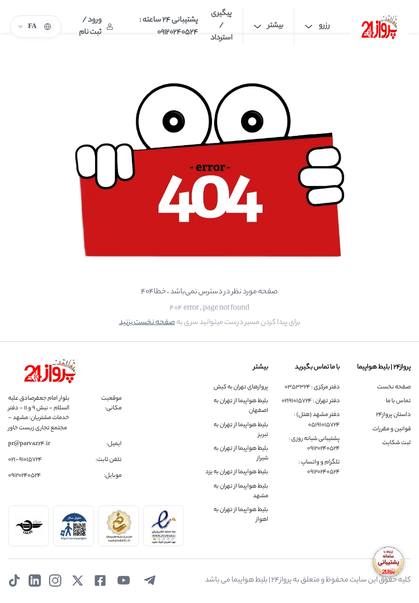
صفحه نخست (394, 387)
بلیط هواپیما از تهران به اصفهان (241, 406)
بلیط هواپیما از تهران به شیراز (241, 453)
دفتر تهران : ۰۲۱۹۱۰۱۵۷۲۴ (310, 401)
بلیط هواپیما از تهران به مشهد (241, 491)
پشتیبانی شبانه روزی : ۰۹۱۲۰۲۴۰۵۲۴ (314, 444)
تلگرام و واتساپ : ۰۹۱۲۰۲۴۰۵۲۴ (318, 467)
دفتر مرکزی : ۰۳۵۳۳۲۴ (312, 387)
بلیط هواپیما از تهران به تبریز (241, 430)
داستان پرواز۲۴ (393, 415)
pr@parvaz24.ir (29, 444)
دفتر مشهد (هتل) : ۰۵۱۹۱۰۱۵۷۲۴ (316, 420)
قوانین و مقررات (392, 429)
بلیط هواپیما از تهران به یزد (236, 472)
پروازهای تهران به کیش (241, 387)
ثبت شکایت (396, 443)
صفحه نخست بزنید (147, 323)
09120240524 (24, 476)
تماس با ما (398, 401)
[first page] (380, 26)
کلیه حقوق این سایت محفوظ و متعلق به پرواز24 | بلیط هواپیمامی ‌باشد (308, 580)
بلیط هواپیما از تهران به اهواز (241, 515)
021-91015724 (25, 460)
